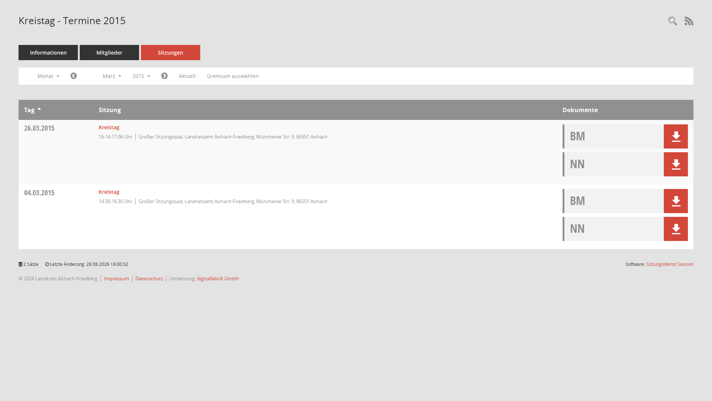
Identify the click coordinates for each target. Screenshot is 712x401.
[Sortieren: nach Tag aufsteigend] (39, 110)
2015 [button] (139, 75)
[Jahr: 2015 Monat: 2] (73, 76)
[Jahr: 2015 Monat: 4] (164, 76)
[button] (676, 136)
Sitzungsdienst (669, 264)
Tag (29, 110)
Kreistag (109, 127)
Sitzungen (170, 52)
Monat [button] (46, 75)
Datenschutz (149, 278)
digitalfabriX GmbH (218, 278)
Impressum (116, 278)
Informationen (48, 52)
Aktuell (187, 75)
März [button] (110, 75)
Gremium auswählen (233, 75)
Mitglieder (109, 52)
